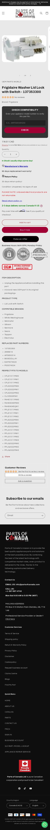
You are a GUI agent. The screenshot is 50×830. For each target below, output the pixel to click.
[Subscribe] (42, 516)
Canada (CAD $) (15, 805)
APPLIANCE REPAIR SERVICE (18, 752)
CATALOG (9, 712)
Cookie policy (10, 662)
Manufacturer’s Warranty (16, 166)
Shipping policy (11, 639)
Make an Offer (20, 239)
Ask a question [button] (25, 481)
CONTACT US (11, 723)
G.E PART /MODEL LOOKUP (17, 746)
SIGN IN (8, 735)
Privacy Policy (11, 651)
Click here (10, 619)
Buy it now (25, 230)
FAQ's (7, 729)
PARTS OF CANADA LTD (16, 819)
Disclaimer (9, 656)
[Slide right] (30, 75)
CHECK (25, 130)
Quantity (5, 149)
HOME (7, 700)
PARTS (8, 718)
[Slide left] (19, 75)
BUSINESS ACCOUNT (14, 740)
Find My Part (10, 685)
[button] (3, 13)
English (35, 805)
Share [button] (7, 457)
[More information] (41, 206)
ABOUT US (9, 706)
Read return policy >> (12, 201)
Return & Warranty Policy (15, 645)
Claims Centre (11, 673)
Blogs (7, 679)
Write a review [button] (25, 475)
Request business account (16, 668)
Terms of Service (12, 633)
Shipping (5, 145)
